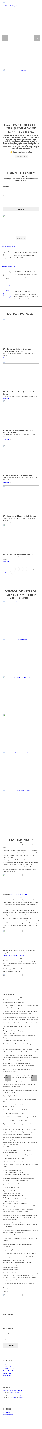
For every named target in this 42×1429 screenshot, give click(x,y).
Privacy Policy (7, 1373)
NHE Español (13, 1395)
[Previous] (5, 38)
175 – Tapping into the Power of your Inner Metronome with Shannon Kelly (17, 350)
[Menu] (36, 6)
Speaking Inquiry (8, 1414)
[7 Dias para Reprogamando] (21, 694)
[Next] (37, 38)
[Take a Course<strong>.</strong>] (7, 294)
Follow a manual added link (8, 247)
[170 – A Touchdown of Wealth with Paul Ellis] (21, 538)
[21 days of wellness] (21, 732)
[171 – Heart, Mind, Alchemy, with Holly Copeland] (21, 499)
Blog (4, 1364)
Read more (6, 358)
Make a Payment (8, 1371)
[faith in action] (21, 95)
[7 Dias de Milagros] (21, 656)
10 (5, 573)
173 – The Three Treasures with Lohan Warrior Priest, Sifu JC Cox (19, 431)
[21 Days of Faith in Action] (21, 807)
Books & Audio (7, 1366)
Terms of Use (7, 1375)
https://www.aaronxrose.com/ (18, 894)
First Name (6, 186)
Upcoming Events (8, 1368)
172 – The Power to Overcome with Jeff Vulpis (18, 475)
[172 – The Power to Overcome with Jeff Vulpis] (21, 459)
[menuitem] (36, 6)
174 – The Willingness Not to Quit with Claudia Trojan (19, 393)
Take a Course (22, 291)
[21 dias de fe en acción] (21, 769)
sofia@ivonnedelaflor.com (15, 1418)
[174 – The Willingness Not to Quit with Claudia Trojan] (21, 375)
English (17, 1393)
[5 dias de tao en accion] (21, 618)
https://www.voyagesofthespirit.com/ (13, 955)
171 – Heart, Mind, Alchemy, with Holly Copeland (19, 516)
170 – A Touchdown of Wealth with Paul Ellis (18, 554)
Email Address (7, 196)
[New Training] (21, 225)
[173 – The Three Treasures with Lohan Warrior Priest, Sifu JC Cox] (21, 414)
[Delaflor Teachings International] (17, 6)
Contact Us (6, 1412)
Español (11, 1393)
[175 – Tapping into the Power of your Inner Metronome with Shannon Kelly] (21, 333)
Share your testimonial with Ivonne (13, 1390)
